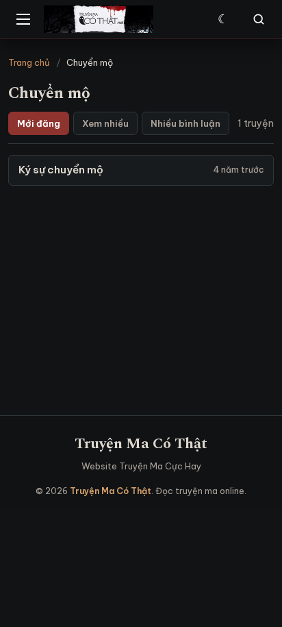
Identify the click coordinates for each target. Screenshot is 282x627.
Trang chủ (29, 62)
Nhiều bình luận (185, 123)
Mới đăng (38, 123)
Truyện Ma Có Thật (141, 443)
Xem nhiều (105, 123)
